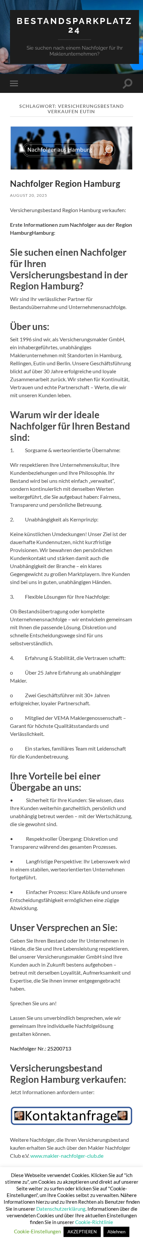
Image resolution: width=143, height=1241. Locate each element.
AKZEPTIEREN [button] (82, 1231)
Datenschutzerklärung (60, 1209)
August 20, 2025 (28, 195)
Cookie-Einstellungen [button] (37, 1231)
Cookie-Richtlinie (94, 1222)
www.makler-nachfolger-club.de (66, 1155)
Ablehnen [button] (116, 1231)
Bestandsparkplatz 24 (74, 25)
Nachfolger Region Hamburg (65, 183)
